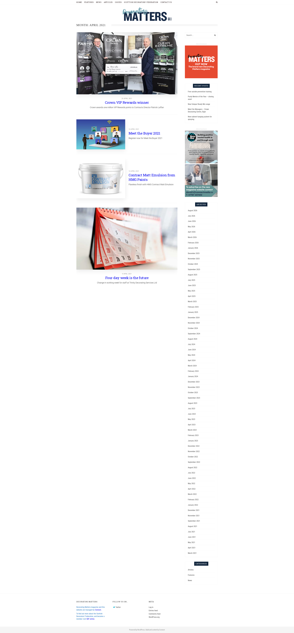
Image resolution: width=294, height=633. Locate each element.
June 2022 (192, 478)
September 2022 (194, 462)
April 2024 (191, 360)
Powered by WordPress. (137, 630)
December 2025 (193, 253)
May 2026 (191, 227)
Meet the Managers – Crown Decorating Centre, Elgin (198, 110)
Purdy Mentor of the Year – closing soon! (201, 97)
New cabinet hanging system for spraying (200, 118)
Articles (191, 570)
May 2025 (191, 291)
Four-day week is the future (127, 277)
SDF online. (90, 619)
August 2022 (192, 467)
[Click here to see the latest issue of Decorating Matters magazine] (201, 78)
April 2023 (191, 425)
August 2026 (192, 210)
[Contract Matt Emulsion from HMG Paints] (100, 178)
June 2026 (192, 221)
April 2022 (191, 489)
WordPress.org (154, 617)
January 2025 (193, 312)
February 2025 (193, 307)
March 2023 (192, 430)
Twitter (118, 607)
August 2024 (192, 339)
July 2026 (191, 216)
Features (191, 575)
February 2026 (193, 243)
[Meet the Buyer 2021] (100, 134)
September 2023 (194, 398)
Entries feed (153, 610)
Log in (151, 607)
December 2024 (193, 317)
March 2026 (192, 237)
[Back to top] (286, 626)
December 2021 (193, 510)
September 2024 (194, 334)
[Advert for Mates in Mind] (201, 163)
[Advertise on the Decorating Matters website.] (201, 196)
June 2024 (192, 350)
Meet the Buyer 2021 (144, 133)
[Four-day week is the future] (126, 239)
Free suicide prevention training (200, 92)
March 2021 (192, 553)
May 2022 (191, 483)
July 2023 (191, 408)
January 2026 (193, 248)
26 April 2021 (127, 98)
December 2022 (193, 446)
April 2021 (191, 548)
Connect (162, 630)
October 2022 (193, 457)
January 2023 (193, 441)
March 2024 (192, 366)
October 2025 (193, 264)
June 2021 (192, 537)
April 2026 (191, 232)
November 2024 (194, 323)
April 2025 (191, 296)
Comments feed (154, 614)
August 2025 (192, 275)
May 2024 (191, 355)
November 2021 (194, 516)
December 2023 (193, 382)
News (190, 580)
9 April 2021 (127, 274)
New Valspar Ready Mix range (199, 104)
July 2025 (191, 280)
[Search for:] (201, 35)
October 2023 (193, 392)
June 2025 (192, 285)
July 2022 (191, 473)
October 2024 (193, 328)
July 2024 (191, 344)
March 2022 (192, 494)
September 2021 (194, 521)
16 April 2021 (134, 129)
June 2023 (192, 414)
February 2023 (193, 435)
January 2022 (193, 505)
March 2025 (192, 301)
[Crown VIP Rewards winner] (126, 63)
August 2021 (192, 526)
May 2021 (191, 542)
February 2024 (193, 371)
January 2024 (193, 376)
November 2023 (194, 387)
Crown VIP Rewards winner (127, 102)
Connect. (98, 610)
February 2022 (193, 499)
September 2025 (194, 269)
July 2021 (191, 532)
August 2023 (192, 403)
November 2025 (194, 259)
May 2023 (191, 419)
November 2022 (194, 451)
